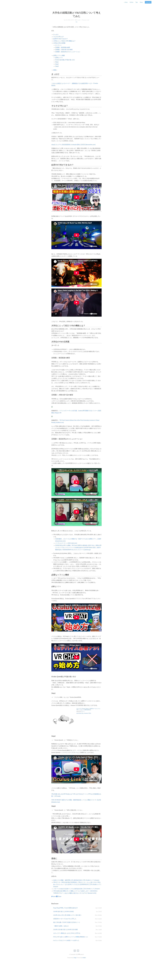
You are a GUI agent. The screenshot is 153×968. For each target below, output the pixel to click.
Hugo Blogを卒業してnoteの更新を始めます (77, 908)
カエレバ (82, 711)
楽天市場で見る (80, 713)
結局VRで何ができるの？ (60, 38)
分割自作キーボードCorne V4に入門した (77, 918)
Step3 (57, 66)
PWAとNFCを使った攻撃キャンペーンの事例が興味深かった (77, 937)
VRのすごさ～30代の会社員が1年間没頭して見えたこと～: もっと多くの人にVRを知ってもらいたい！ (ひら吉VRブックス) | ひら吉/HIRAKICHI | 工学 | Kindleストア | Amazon (77, 884)
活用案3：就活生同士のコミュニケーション (67, 51)
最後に (55, 70)
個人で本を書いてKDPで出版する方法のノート (77, 922)
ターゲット (58, 45)
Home (125, 2)
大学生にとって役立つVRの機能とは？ (64, 41)
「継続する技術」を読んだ (77, 926)
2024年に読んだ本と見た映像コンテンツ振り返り (77, 915)
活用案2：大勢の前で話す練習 (64, 49)
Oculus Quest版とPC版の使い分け (65, 59)
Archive (131, 2)
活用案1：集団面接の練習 (62, 47)
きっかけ (55, 34)
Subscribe (148, 2)
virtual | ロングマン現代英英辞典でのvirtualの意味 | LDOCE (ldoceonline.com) (73, 144)
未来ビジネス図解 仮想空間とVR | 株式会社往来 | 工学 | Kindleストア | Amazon (76, 880)
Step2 (57, 64)
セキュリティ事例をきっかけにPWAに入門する (77, 933)
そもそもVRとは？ (58, 36)
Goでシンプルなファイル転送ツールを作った (77, 940)
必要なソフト (59, 57)
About (141, 2)
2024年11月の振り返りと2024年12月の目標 (77, 929)
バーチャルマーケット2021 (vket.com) (66, 543)
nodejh (84, 957)
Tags (136, 2)
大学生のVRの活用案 (59, 43)
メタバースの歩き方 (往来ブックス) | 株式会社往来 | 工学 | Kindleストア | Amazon (76, 888)
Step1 (57, 62)
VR (76, 22)
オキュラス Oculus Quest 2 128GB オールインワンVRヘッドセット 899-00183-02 (88, 709)
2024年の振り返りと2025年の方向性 (77, 911)
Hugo (75, 957)
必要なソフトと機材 (59, 55)
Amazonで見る (87, 713)
